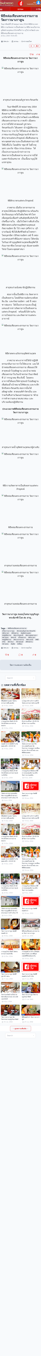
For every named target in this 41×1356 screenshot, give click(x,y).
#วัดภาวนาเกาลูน (8, 631)
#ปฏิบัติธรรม (6, 635)
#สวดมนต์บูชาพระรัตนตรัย (26, 631)
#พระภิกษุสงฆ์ (18, 635)
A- (31, 46)
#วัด (3, 642)
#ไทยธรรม (22, 637)
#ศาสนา (11, 642)
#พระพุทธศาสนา (31, 635)
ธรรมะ (20, 9)
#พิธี (37, 639)
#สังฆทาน (15, 633)
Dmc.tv (6, 41)
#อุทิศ (13, 644)
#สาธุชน (5, 637)
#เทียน (19, 644)
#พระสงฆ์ (29, 639)
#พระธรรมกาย (19, 639)
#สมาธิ (13, 637)
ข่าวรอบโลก (27, 41)
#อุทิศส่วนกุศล (26, 633)
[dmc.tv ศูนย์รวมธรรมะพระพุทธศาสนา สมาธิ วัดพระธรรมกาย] (20, 3)
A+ (37, 45)
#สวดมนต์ (19, 642)
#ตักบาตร (5, 633)
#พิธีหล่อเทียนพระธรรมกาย (17, 628)
